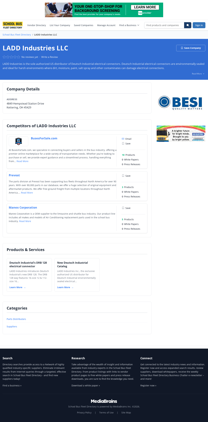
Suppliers (12, 326)
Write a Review (49, 57)
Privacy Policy (84, 412)
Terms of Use (106, 412)
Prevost (14, 175)
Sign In (199, 25)
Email (128, 138)
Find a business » (12, 385)
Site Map (126, 412)
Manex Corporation (23, 207)
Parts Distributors (16, 319)
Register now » (148, 385)
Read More (22, 161)
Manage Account (106, 25)
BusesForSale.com (44, 138)
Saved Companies (83, 25)
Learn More (15, 287)
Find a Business (127, 25)
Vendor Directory (36, 25)
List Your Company (60, 25)
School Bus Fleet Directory (17, 34)
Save (127, 143)
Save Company (192, 47)
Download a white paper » (86, 385)
